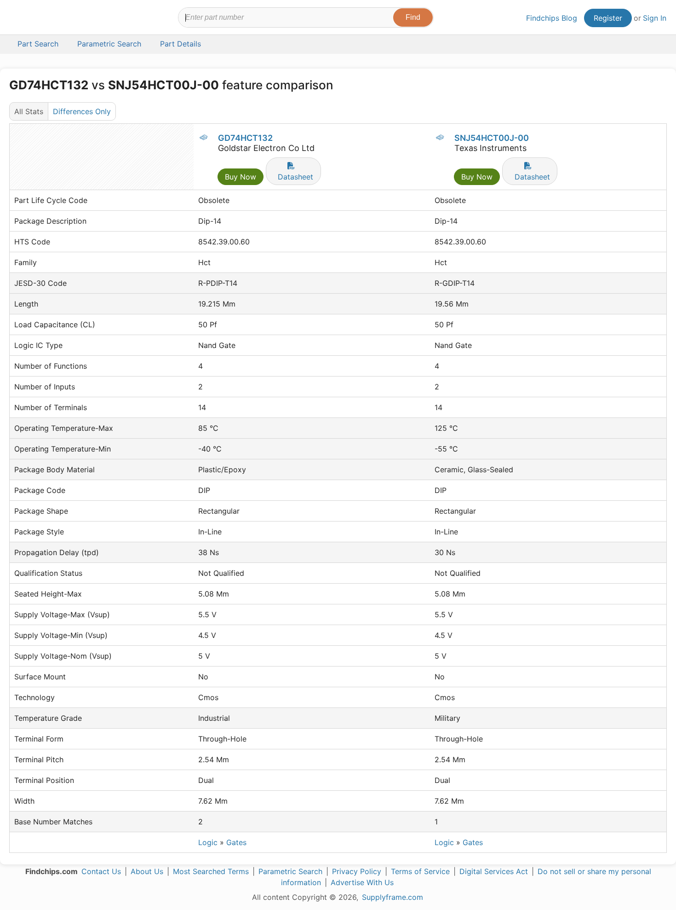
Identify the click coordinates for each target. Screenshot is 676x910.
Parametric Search (290, 871)
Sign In (654, 18)
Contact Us (101, 871)
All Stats (28, 111)
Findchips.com (39, 19)
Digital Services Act (493, 871)
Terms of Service (420, 871)
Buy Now (240, 176)
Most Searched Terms (211, 871)
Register (608, 18)
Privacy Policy (356, 871)
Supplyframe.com (392, 897)
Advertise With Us (362, 882)
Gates (236, 842)
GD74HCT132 (245, 138)
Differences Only (82, 111)
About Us (147, 871)
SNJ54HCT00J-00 (491, 138)
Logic (208, 842)
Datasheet (295, 176)
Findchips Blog (551, 18)
